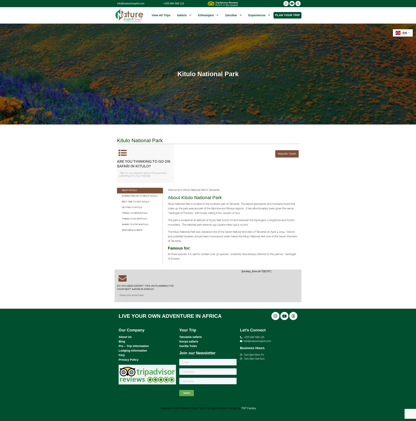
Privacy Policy (128, 359)
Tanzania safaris (190, 337)
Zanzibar (231, 15)
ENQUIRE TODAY (287, 153)
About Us (125, 337)
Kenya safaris (188, 341)
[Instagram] (286, 3)
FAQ (122, 355)
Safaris (182, 15)
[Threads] (298, 3)
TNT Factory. (248, 408)
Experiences (257, 15)
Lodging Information (133, 350)
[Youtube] (292, 3)
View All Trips (161, 15)
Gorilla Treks (188, 346)
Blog (122, 341)
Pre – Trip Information (134, 346)
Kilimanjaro (206, 15)
